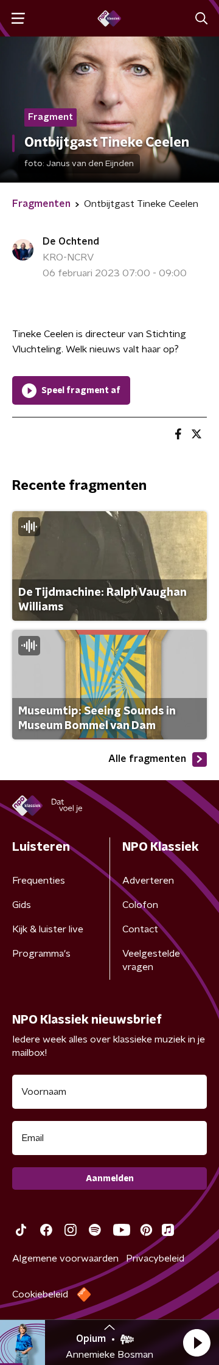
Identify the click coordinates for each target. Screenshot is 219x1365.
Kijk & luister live (47, 929)
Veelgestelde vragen (151, 960)
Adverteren (148, 880)
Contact (140, 929)
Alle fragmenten (147, 759)
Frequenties (38, 880)
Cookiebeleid (40, 1294)
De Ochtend (71, 241)
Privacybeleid (155, 1258)
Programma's (41, 953)
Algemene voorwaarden (65, 1258)
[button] (196, 1342)
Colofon (140, 905)
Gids (21, 905)
